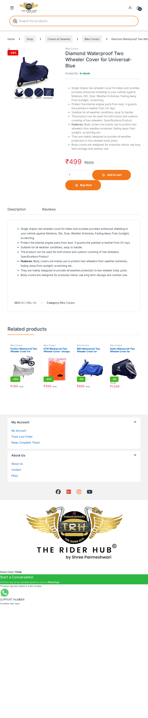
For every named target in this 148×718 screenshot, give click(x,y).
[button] (9, 49)
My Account (18, 430)
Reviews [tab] (49, 209)
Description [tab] (17, 209)
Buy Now (86, 185)
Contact (16, 469)
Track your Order (22, 436)
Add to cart (114, 174)
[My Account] (130, 7)
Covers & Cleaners (59, 39)
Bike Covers (92, 39)
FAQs (14, 475)
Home (11, 39)
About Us (17, 463)
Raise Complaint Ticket (25, 442)
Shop (30, 39)
